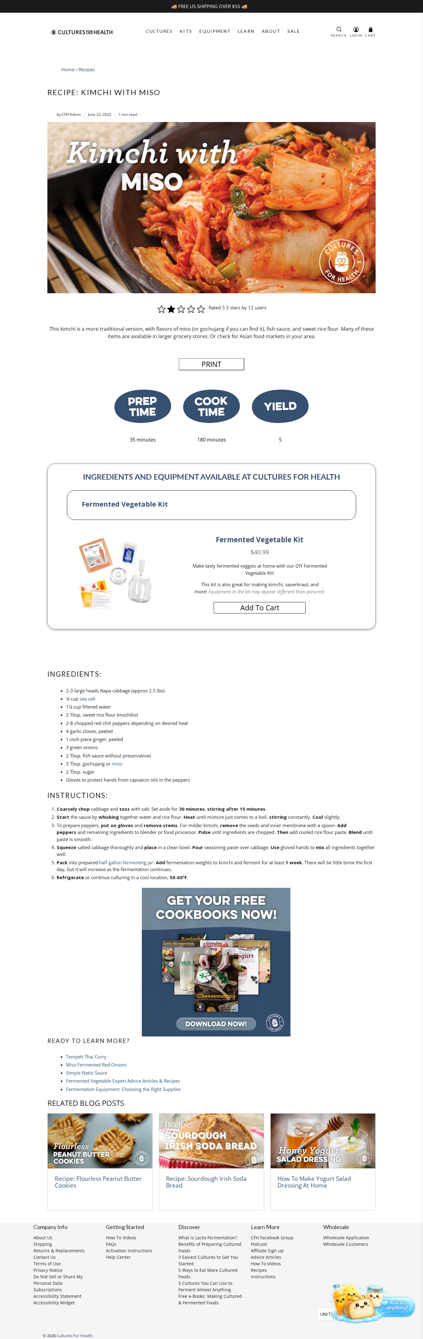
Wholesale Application (346, 1238)
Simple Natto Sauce (86, 1073)
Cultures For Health (75, 1335)
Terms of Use (47, 1264)
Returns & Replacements (59, 1251)
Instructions (263, 1277)
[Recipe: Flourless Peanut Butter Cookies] (100, 1141)
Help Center (118, 1257)
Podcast (259, 1244)
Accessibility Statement (57, 1296)
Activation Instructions (129, 1251)
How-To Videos (121, 1238)
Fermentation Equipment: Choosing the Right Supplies (123, 1089)
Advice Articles (266, 1257)
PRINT (211, 364)
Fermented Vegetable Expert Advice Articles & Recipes (123, 1081)
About (271, 31)
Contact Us (44, 1257)
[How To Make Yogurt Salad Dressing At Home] (323, 1141)
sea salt (87, 699)
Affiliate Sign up (267, 1251)
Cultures (159, 31)
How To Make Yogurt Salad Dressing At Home (314, 1181)
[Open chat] (370, 1302)
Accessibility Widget (54, 1303)
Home (67, 69)
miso (117, 764)
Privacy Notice (48, 1270)
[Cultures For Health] (82, 32)
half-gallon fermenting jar (126, 862)
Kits (186, 31)
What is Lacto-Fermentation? (207, 1238)
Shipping (42, 1244)
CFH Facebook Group (272, 1238)
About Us (42, 1238)
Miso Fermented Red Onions (96, 1065)
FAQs (111, 1244)
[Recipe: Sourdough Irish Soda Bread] (211, 1141)
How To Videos (266, 1264)
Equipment (215, 31)
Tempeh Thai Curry (86, 1056)
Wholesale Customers (345, 1244)
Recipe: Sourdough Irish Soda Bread (206, 1181)
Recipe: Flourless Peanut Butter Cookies (98, 1181)
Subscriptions (47, 1290)
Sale (293, 31)
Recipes (87, 69)
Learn (246, 31)
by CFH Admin (69, 114)
